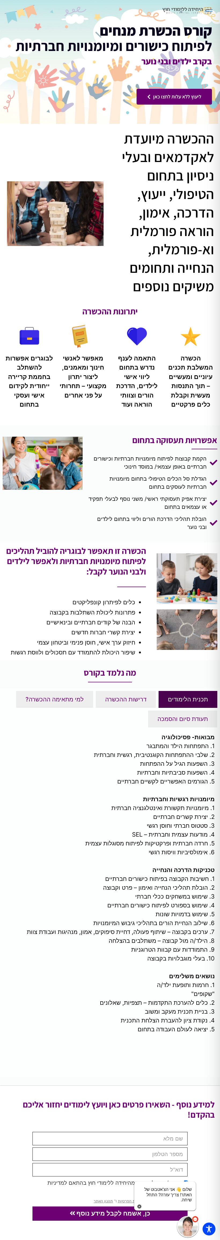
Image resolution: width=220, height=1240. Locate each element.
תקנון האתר (103, 1201)
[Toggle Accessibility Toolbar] (209, 1229)
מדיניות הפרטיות (131, 1201)
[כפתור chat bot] (188, 1226)
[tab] (188, 699)
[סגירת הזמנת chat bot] (139, 1206)
